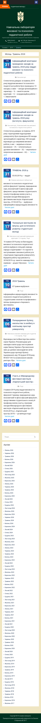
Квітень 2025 (9, 493)
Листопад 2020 (10, 630)
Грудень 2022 (9, 566)
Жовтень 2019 (9, 663)
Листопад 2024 (10, 508)
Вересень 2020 (10, 636)
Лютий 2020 (9, 651)
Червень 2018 (9, 691)
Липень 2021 (9, 609)
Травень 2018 (9, 694)
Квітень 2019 (9, 673)
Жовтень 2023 (9, 542)
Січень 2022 (9, 593)
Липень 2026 (9, 450)
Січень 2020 (9, 654)
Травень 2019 (9, 670)
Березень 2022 (10, 587)
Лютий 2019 (9, 679)
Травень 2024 (9, 520)
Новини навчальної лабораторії (21, 180)
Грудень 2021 (9, 596)
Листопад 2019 (10, 660)
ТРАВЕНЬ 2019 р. (20, 170)
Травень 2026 (9, 456)
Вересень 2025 (10, 481)
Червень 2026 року (17, 6)
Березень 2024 (10, 526)
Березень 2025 (10, 496)
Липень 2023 (9, 548)
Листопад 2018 (10, 685)
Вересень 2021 (10, 606)
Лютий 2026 (9, 465)
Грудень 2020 (9, 627)
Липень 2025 (9, 484)
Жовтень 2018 (9, 688)
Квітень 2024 (9, 523)
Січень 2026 (9, 468)
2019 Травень (18, 281)
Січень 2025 (9, 502)
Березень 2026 (10, 462)
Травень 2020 (9, 642)
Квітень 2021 (9, 618)
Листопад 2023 (10, 538)
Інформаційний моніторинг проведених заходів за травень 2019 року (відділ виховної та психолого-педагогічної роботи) (20, 67)
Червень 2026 (9, 453)
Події (28, 238)
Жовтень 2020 (9, 633)
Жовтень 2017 (9, 703)
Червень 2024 (9, 517)
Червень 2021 (9, 612)
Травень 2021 (9, 615)
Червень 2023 (9, 551)
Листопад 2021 (10, 599)
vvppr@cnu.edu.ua (12, 42)
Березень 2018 (10, 700)
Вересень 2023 (10, 545)
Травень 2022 (9, 581)
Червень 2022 (9, 578)
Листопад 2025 (10, 474)
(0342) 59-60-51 (11, 40)
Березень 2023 (10, 560)
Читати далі (9, 207)
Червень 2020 (9, 639)
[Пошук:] (20, 437)
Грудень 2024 (9, 505)
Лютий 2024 (9, 529)
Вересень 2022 (10, 575)
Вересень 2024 (10, 514)
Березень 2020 (10, 648)
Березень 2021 (10, 621)
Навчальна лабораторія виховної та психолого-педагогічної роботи (20, 31)
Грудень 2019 (9, 657)
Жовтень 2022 (9, 572)
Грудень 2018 (9, 682)
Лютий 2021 (9, 624)
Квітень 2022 (9, 584)
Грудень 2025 (9, 471)
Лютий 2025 (9, 499)
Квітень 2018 (9, 697)
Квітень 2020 (9, 645)
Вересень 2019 (10, 667)
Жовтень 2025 (9, 477)
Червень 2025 (9, 487)
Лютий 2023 (9, 563)
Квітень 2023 (9, 557)
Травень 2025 (9, 490)
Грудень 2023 (9, 535)
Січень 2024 (9, 532)
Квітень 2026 (9, 459)
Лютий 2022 (9, 590)
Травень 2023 (9, 554)
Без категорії (21, 77)
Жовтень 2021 (9, 602)
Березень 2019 (10, 676)
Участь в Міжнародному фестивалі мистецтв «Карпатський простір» (23, 379)
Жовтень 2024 (9, 511)
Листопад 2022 (10, 569)
